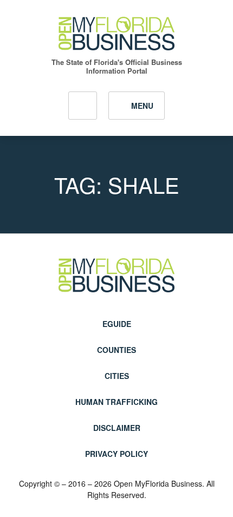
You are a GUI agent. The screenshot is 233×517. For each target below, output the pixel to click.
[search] (82, 105)
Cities (117, 375)
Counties (116, 349)
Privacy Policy (116, 453)
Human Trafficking (116, 401)
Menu (142, 105)
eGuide (116, 323)
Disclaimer (116, 427)
